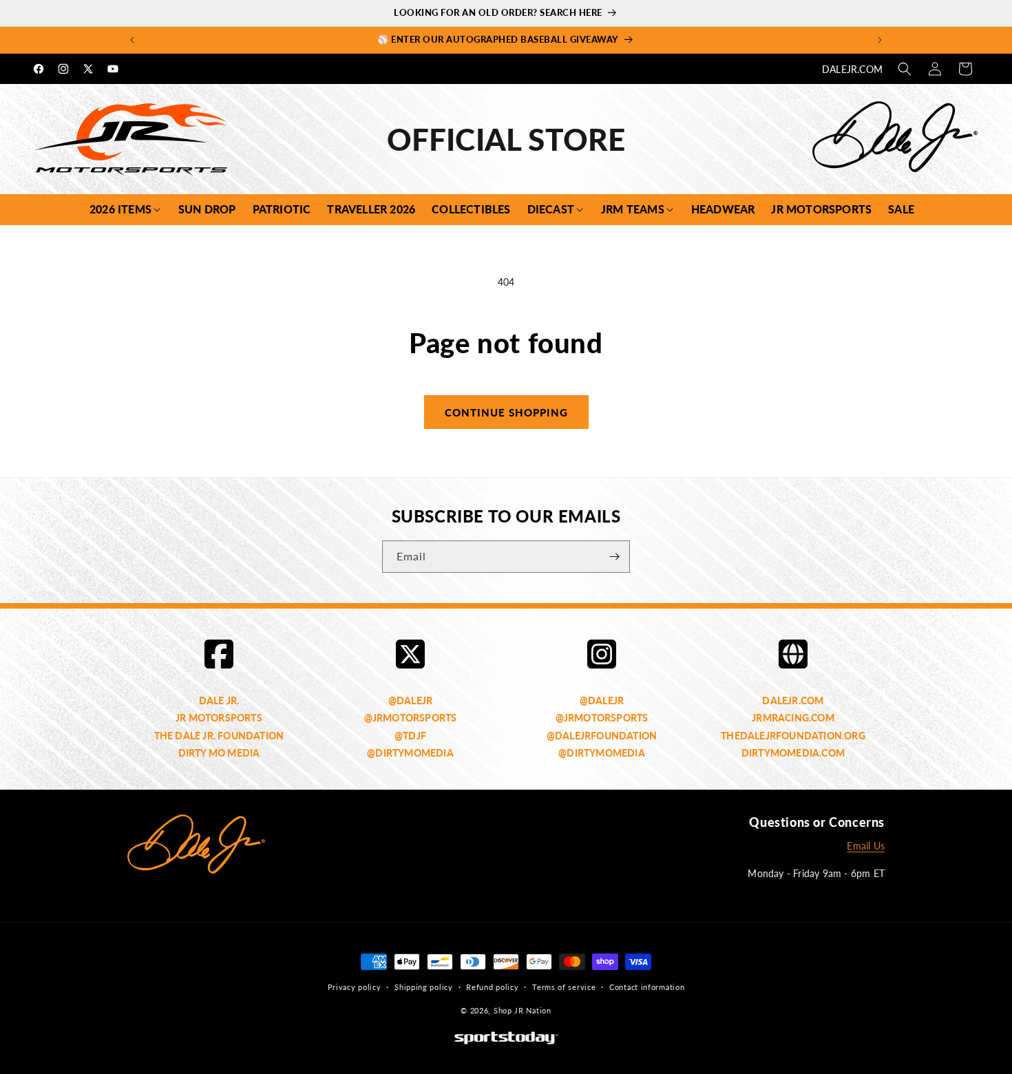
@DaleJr (410, 700)
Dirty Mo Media (219, 753)
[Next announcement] (880, 40)
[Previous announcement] (132, 40)
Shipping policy (423, 986)
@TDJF (410, 735)
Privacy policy (354, 986)
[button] (904, 69)
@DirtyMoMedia (410, 753)
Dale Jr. (219, 700)
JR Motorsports (219, 718)
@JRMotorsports (410, 718)
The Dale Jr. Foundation (219, 735)
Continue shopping (506, 412)
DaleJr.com (852, 69)
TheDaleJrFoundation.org (793, 735)
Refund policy (492, 986)
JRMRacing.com (793, 718)
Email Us (866, 846)
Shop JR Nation (522, 1011)
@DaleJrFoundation (602, 735)
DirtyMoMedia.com (793, 753)
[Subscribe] (614, 556)
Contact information (646, 986)
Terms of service (563, 986)
